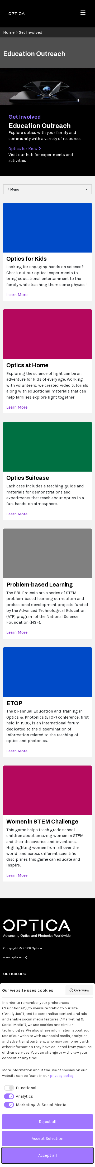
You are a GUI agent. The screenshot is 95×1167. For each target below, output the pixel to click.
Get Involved (30, 32)
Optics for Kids (23, 148)
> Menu (13, 189)
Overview (81, 990)
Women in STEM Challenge (42, 822)
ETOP (14, 703)
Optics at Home (27, 365)
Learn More (16, 294)
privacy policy (62, 1075)
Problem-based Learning (39, 585)
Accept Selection (47, 1138)
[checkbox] (19, 1088)
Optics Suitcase (27, 478)
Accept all (47, 1155)
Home (9, 32)
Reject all (47, 1121)
